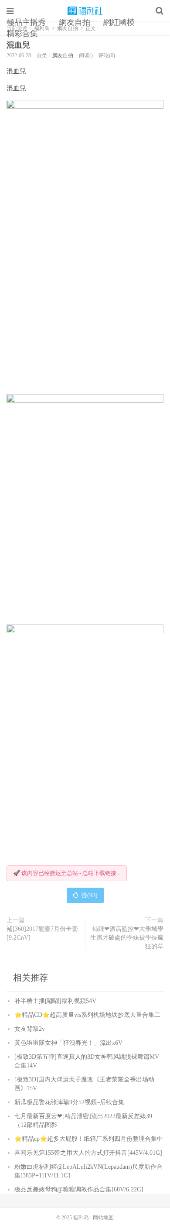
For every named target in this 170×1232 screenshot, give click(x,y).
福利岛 (85, 11)
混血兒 (18, 45)
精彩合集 (22, 33)
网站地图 (103, 1218)
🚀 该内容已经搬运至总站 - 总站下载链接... (66, 873)
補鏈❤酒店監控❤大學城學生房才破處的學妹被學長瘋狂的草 (126, 938)
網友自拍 (74, 22)
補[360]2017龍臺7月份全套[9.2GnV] (42, 933)
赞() (89, 895)
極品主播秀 (26, 22)
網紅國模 (119, 22)
